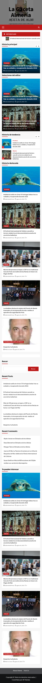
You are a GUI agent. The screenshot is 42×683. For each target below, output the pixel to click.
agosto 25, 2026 (18, 349)
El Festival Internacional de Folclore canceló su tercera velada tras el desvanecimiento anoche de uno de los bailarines (20, 123)
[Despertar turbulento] (21, 331)
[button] (4, 27)
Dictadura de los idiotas (23, 438)
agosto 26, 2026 (20, 71)
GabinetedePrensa (9, 71)
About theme (17, 670)
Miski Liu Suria (8, 349)
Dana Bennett (8, 443)
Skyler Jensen (8, 438)
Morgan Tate (8, 447)
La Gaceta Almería (21, 12)
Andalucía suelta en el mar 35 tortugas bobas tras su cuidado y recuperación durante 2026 (20, 67)
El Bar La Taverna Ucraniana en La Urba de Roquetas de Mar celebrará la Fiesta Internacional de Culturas (20, 453)
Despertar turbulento (10, 347)
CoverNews (16, 680)
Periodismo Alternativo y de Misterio (13, 342)
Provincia (6, 63)
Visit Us (26, 670)
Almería (6, 118)
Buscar (5, 361)
